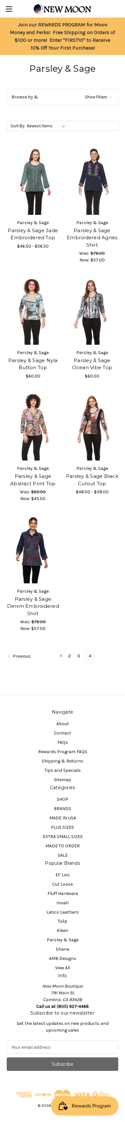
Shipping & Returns (62, 761)
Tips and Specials (63, 770)
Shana (62, 949)
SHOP (62, 799)
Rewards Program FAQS (62, 751)
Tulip (62, 921)
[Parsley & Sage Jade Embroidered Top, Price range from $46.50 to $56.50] (33, 181)
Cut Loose (62, 884)
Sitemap (62, 779)
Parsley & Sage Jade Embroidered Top (33, 234)
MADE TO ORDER (63, 846)
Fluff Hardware (62, 893)
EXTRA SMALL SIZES (63, 836)
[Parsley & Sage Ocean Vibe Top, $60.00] (92, 311)
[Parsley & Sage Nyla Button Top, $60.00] (33, 311)
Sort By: (18, 125)
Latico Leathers (62, 912)
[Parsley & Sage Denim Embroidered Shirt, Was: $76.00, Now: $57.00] (33, 549)
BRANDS (62, 808)
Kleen (62, 930)
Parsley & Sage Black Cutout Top (92, 480)
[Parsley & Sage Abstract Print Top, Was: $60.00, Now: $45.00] (33, 427)
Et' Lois (62, 875)
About (62, 723)
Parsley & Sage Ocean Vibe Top (92, 364)
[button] (62, 97)
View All (62, 968)
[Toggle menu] (9, 9)
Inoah (62, 903)
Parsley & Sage (63, 940)
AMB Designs (62, 958)
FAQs (62, 742)
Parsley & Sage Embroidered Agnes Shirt (92, 237)
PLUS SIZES (62, 827)
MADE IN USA (62, 818)
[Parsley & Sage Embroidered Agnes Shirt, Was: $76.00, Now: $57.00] (92, 181)
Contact (62, 733)
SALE (63, 855)
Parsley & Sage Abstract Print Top (33, 480)
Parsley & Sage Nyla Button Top (33, 364)
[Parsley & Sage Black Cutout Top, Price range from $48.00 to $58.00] (92, 427)
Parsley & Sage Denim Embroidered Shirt (33, 606)
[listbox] (47, 126)
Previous (21, 656)
